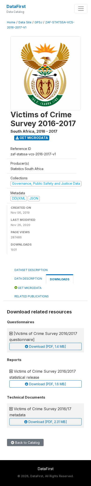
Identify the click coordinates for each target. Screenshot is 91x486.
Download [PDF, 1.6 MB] (47, 384)
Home (11, 22)
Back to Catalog (27, 442)
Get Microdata (33, 138)
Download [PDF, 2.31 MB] (47, 422)
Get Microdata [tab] (29, 288)
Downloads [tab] (59, 279)
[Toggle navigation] (81, 8)
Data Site (25, 22)
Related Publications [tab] (31, 296)
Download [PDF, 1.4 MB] (47, 346)
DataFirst (16, 6)
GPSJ (38, 22)
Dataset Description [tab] (31, 270)
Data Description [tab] (28, 278)
